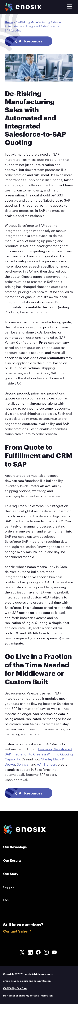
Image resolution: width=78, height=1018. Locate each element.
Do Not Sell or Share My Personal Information (28, 995)
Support (9, 887)
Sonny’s (23, 764)
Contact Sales (15, 931)
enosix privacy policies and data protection (27, 980)
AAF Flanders (47, 764)
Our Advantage (15, 847)
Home (9, 22)
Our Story (10, 874)
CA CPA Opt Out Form (15, 988)
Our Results (12, 860)
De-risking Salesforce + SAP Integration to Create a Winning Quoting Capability (39, 754)
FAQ (6, 900)
